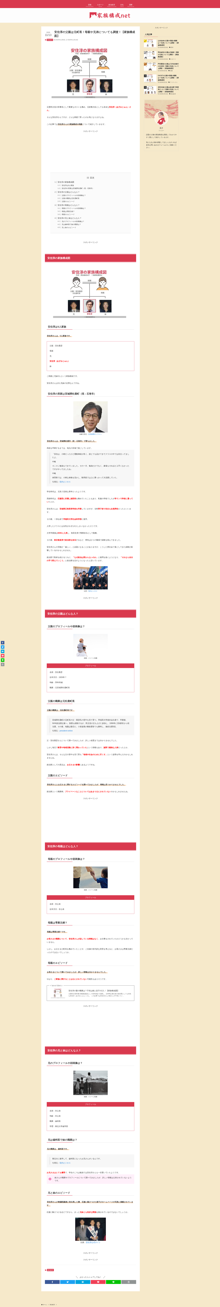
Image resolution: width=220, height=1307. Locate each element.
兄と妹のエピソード (69, 227)
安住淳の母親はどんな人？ (69, 205)
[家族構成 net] (110, 15)
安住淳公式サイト (93, 1242)
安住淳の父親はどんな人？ (69, 192)
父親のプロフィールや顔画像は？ (74, 195)
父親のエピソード (68, 201)
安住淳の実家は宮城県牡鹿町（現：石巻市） (78, 188)
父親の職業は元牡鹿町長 (70, 198)
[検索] (177, 1)
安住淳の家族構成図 (66, 182)
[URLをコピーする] (128, 1282)
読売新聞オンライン (95, 434)
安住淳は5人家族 (68, 185)
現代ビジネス (65, 482)
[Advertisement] (90, 149)
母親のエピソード (68, 214)
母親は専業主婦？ (68, 211)
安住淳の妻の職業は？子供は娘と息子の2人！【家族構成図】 (94, 991)
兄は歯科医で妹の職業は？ (71, 224)
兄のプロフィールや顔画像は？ (73, 221)
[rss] (174, 1)
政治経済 (49, 40)
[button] (52, 1282)
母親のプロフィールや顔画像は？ (74, 208)
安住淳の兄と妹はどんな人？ (69, 218)
